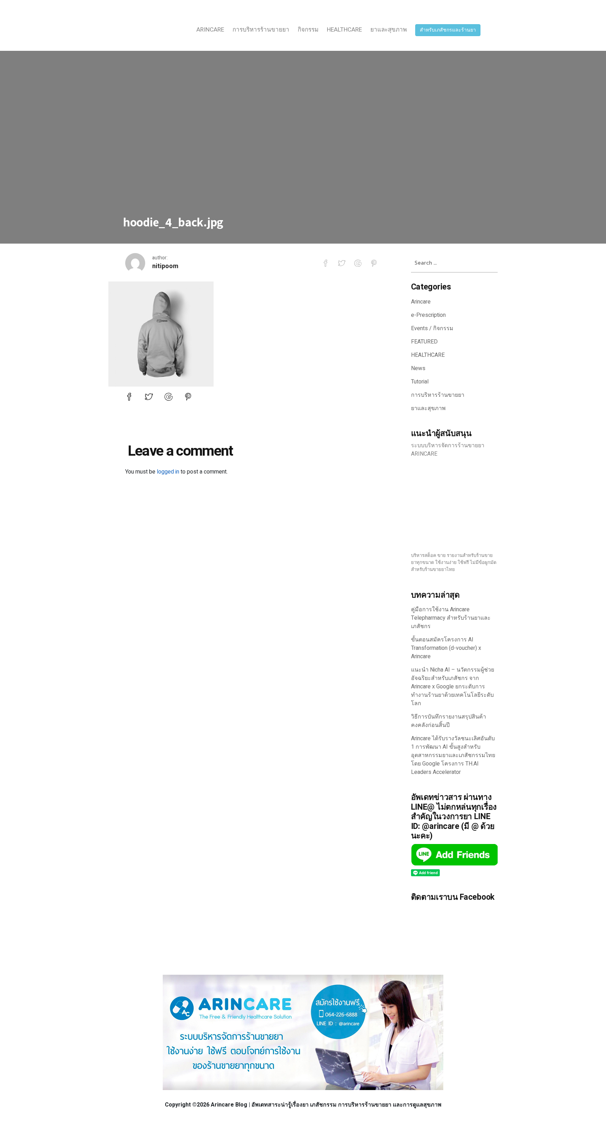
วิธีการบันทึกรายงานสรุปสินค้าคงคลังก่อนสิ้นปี (448, 721)
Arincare (210, 29)
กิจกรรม (308, 29)
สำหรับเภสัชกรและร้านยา (448, 30)
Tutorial (420, 381)
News (418, 368)
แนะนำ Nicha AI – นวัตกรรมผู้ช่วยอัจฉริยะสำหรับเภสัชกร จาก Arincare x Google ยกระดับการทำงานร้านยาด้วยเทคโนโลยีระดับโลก (452, 687)
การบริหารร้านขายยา (261, 29)
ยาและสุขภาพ (388, 29)
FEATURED (424, 342)
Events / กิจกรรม (432, 328)
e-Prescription (428, 315)
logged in (168, 472)
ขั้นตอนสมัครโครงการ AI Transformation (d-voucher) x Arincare (446, 648)
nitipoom (165, 266)
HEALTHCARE (344, 29)
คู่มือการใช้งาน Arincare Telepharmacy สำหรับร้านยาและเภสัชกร (451, 618)
